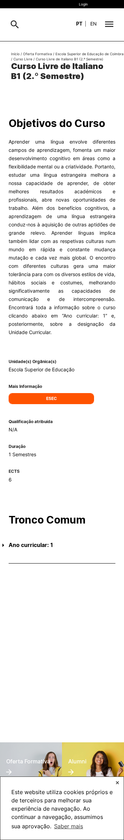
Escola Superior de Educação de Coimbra (89, 54)
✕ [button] (117, 782)
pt (79, 24)
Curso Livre (22, 59)
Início (15, 54)
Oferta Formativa (37, 54)
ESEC (51, 398)
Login (83, 4)
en (93, 24)
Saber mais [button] (68, 826)
